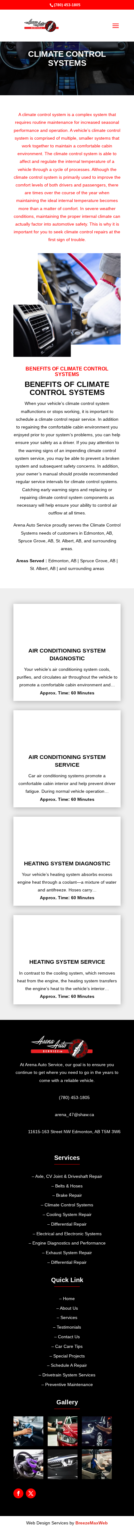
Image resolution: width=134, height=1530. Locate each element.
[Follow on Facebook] (18, 1493)
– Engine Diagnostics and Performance (67, 1243)
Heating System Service (67, 962)
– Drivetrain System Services (67, 1374)
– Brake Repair (67, 1195)
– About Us (67, 1308)
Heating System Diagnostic (67, 863)
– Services (67, 1317)
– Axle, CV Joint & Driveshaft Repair (67, 1176)
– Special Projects (67, 1355)
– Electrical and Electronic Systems (67, 1233)
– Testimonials (67, 1327)
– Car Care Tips (67, 1346)
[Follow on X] (31, 1493)
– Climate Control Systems (67, 1204)
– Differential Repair (67, 1224)
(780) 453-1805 (67, 5)
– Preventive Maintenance (67, 1384)
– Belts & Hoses (67, 1185)
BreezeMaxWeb (91, 1522)
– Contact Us (67, 1336)
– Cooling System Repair (67, 1214)
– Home (67, 1298)
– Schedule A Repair (67, 1365)
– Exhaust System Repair (67, 1252)
